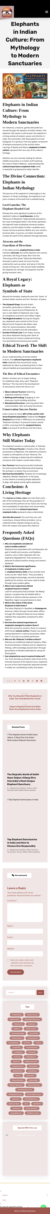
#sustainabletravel (13, 1043)
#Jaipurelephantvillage (18, 1033)
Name (10, 926)
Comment (12, 901)
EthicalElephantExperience (25, 1090)
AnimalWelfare (16, 1047)
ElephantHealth (33, 1066)
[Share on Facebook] (15, 680)
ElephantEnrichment (17, 1066)
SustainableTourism (16, 1113)
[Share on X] (19, 680)
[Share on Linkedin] (28, 680)
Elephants (18, 1075)
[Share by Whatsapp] (32, 680)
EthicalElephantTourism (15, 1094)
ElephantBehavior (31, 1057)
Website (10, 949)
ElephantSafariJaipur (17, 1080)
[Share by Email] (41, 680)
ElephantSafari (30, 1075)
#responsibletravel (33, 1038)
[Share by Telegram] (37, 680)
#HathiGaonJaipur (31, 1029)
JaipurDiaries (37, 1104)
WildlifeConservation (33, 1113)
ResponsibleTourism (31, 1108)
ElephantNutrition (18, 1071)
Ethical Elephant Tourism (34, 1094)
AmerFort (38, 1043)
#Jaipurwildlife (34, 1033)
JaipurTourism (16, 1108)
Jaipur (26, 1104)
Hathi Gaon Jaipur (14, 1104)
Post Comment (15, 972)
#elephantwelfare (14, 1019)
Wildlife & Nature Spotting (26, 790)
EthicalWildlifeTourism (31, 1099)
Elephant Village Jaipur (16, 1085)
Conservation (32, 1052)
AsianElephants (18, 1052)
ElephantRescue (32, 1071)
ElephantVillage (33, 1080)
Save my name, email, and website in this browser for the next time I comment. (22, 963)
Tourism (29, 788)
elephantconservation (31, 1061)
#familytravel (31, 1024)
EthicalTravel (15, 1099)
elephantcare (16, 1061)
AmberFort (27, 1043)
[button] (47, 12)
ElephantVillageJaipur (34, 1085)
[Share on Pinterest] (23, 680)
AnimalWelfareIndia (31, 1047)
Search (40, 992)
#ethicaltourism (18, 1024)
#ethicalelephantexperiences (32, 1019)
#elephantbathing (16, 1015)
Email (10, 937)
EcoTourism (17, 1057)
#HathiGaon (17, 1029)
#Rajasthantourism (17, 1038)
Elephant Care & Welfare (18, 788)
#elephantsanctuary (32, 1015)
